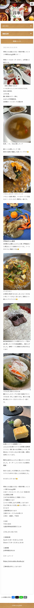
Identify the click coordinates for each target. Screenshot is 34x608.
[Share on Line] (21, 597)
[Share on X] (17, 597)
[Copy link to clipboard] (25, 597)
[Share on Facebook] (13, 597)
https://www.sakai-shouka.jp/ (13, 561)
